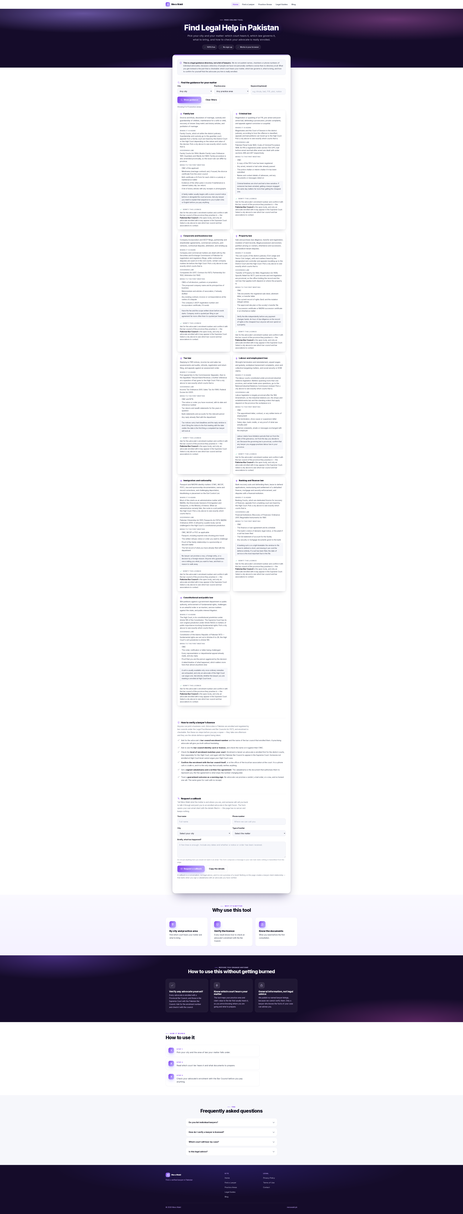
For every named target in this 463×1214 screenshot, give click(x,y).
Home (235, 4)
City (179, 86)
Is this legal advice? (198, 1151)
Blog (294, 4)
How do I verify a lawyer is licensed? (206, 1132)
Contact (266, 1187)
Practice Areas (265, 4)
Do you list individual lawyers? (203, 1122)
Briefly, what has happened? (189, 840)
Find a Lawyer (248, 4)
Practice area (219, 86)
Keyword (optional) (259, 86)
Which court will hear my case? (204, 1142)
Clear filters (211, 100)
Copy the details (217, 869)
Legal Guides (282, 4)
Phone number (238, 816)
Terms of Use (269, 1183)
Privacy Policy (269, 1178)
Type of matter (238, 828)
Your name (181, 816)
